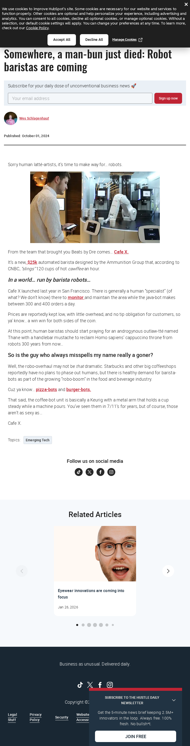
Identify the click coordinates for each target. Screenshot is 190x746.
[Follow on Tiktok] (79, 472)
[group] (95, 571)
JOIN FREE (135, 736)
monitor (76, 297)
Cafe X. (121, 252)
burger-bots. (78, 389)
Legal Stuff (12, 717)
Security (61, 717)
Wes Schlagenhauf (34, 118)
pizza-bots (46, 389)
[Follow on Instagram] (111, 472)
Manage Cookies (124, 39)
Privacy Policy (36, 717)
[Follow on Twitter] (90, 472)
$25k (31, 262)
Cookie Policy (37, 28)
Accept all (61, 40)
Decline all (94, 40)
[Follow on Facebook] (100, 472)
